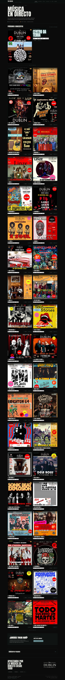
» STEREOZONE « (11, 537)
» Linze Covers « (37, 182)
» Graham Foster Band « (14, 152)
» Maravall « (36, 152)
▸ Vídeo (35, 40)
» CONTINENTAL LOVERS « (39, 537)
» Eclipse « (10, 93)
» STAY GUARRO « (37, 418)
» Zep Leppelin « (12, 123)
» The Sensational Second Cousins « (42, 448)
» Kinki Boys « (11, 359)
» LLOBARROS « (36, 566)
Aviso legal (49, 677)
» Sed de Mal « (11, 271)
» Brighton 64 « (12, 418)
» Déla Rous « (36, 478)
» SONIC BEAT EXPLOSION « (14, 507)
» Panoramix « (11, 212)
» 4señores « (36, 212)
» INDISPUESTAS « (37, 596)
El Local (52, 1)
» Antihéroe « (11, 478)
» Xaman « (35, 241)
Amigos (56, 1)
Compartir (39, 40)
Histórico (40, 1)
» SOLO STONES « (37, 330)
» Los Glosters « (37, 507)
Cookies (56, 677)
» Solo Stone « (37, 93)
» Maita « (10, 300)
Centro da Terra (39, 33)
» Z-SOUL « (10, 241)
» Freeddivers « (12, 330)
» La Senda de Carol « (38, 359)
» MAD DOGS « (36, 389)
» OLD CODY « (11, 625)
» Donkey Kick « (37, 123)
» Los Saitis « (11, 389)
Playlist (47, 1)
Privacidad (52, 677)
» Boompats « (11, 448)
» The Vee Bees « (37, 300)
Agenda (36, 1)
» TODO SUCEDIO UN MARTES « (40, 625)
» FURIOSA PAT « (11, 596)
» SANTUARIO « (36, 271)
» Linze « (10, 182)
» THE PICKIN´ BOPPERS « (13, 566)
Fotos (44, 1)
